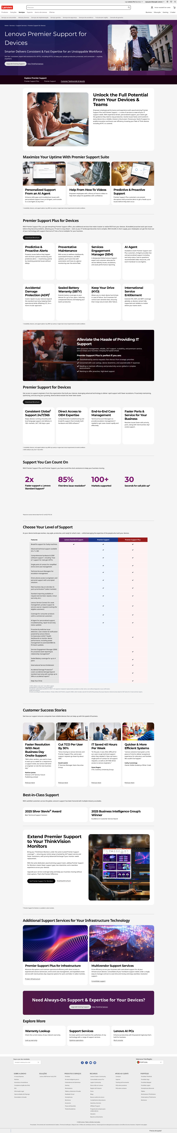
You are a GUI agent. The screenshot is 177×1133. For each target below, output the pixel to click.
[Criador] (176, 12)
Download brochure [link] (64, 881)
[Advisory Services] (29, 17)
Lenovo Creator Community (98, 1076)
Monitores (68, 1100)
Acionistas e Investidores (21, 1082)
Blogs (91, 1094)
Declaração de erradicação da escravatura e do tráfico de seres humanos (116, 1124)
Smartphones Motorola (147, 1088)
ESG (15, 1088)
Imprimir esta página (141, 1124)
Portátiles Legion (145, 1085)
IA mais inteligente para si (72, 1079)
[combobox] (77, 7)
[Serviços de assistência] (93, 17)
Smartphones (68, 1097)
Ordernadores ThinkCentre (148, 1097)
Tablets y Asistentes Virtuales (73, 1091)
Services (12, 25)
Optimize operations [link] (76, 1040)
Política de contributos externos (88, 1124)
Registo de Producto (96, 1088)
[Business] (152, 12)
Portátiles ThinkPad (146, 1076)
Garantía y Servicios (95, 1103)
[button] (167, 1)
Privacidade (33, 1124)
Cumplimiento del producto (98, 1100)
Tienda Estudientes (70, 1109)
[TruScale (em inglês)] (108, 17)
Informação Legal (19, 1091)
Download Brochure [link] (32, 238)
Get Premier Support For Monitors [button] (41, 881)
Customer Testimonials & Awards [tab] (73, 81)
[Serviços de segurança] (77, 17)
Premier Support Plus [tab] (31, 81)
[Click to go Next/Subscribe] (38, 1062)
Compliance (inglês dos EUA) (22, 1085)
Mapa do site (75, 1124)
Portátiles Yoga (145, 1079)
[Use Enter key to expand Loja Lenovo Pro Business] (142, 2)
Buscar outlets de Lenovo (97, 1097)
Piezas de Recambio (70, 1106)
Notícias (16, 1079)
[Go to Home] (7, 7)
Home (6, 25)
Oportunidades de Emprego (22, 1094)
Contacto (118, 1076)
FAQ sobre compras (121, 1088)
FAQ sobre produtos (121, 1085)
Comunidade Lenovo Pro (97, 1079)
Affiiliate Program (95, 1106)
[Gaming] (168, 12)
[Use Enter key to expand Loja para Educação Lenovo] (164, 2)
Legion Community (95, 1082)
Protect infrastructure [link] (32, 979)
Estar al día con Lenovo (96, 1085)
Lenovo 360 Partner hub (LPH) (48, 1076)
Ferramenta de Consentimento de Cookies (48, 1124)
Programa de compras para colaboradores (97, 1110)
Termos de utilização (65, 1124)
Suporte (118, 1079)
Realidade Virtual (69, 1094)
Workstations (68, 1088)
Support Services (21, 25)
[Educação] (161, 12)
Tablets (143, 1091)
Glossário (92, 1114)
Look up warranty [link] (31, 1040)
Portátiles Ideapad (146, 1082)
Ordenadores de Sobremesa (72, 1082)
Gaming (67, 1085)
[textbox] (150, 1062)
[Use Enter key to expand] (171, 7)
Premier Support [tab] (50, 81)
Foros (91, 1091)
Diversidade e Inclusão (20, 1097)
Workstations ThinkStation (148, 1094)
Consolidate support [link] (98, 981)
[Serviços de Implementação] (49, 17)
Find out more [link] (30, 783)
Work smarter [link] (118, 1040)
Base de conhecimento (96, 1117)
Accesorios (68, 1103)
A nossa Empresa (19, 1076)
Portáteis (67, 1076)
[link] (175, 2)
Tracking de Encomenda (122, 1082)
